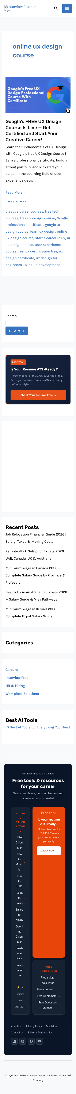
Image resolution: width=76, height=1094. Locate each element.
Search (11, 316)
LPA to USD (21, 881)
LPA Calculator (21, 842)
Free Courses (15, 202)
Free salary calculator (51, 980)
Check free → (49, 850)
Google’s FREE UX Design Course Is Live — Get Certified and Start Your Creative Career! (33, 130)
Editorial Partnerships (40, 1032)
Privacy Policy (34, 1026)
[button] (56, 8)
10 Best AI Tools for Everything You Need (37, 727)
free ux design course (37, 218)
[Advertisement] (38, 466)
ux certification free (41, 251)
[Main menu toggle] (67, 8)
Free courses (49, 989)
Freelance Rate (21, 953)
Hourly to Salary (20, 898)
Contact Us (17, 1032)
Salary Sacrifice (20, 970)
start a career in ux (50, 238)
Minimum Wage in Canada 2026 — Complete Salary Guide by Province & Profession (35, 575)
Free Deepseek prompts (49, 1005)
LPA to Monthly (21, 862)
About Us (16, 1026)
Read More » (15, 191)
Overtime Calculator (21, 934)
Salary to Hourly (20, 914)
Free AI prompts (49, 996)
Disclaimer (52, 1026)
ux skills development (42, 265)
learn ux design (42, 231)
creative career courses (24, 211)
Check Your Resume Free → (38, 395)
